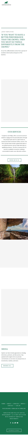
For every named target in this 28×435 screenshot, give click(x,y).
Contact (10, 405)
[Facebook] (10, 423)
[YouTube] (17, 423)
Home (3, 403)
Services (16, 403)
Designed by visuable (14, 430)
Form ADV (15, 408)
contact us (14, 385)
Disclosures (6, 408)
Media (23, 403)
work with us (14, 160)
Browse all (7, 365)
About (9, 403)
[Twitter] (15, 423)
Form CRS (22, 408)
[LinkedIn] (13, 423)
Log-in (18, 405)
